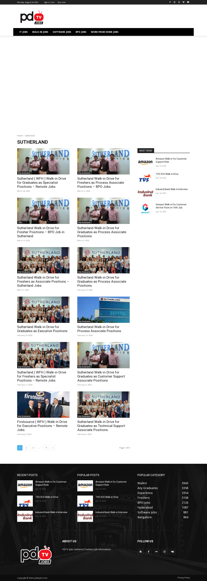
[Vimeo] (183, 2)
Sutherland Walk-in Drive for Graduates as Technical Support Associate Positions (101, 426)
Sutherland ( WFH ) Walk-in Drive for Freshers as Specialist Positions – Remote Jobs (41, 376)
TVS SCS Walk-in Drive (167, 174)
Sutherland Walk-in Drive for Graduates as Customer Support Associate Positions (101, 376)
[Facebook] (170, 2)
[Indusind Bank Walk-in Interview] (145, 193)
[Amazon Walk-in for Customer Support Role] (145, 162)
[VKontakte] (172, 551)
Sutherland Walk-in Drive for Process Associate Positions (99, 329)
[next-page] (53, 447)
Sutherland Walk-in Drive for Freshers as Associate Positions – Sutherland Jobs (43, 282)
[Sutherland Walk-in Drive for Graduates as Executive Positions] (43, 310)
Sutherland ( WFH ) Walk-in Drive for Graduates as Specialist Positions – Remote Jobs (41, 183)
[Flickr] (156, 551)
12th (20, 222)
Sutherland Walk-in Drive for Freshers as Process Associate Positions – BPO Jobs (100, 183)
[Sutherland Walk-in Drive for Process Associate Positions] (103, 310)
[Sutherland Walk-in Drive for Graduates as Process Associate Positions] (103, 211)
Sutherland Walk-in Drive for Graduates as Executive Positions (42, 329)
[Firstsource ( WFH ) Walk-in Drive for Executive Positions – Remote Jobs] (43, 404)
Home (20, 135)
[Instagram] (174, 2)
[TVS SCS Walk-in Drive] (145, 178)
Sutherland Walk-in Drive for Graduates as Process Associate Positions (101, 232)
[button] (186, 32)
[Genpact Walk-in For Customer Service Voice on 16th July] (145, 208)
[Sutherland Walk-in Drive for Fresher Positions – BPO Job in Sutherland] (43, 211)
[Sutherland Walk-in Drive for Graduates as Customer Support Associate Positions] (103, 355)
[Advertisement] (103, 60)
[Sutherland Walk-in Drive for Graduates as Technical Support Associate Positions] (103, 404)
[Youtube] (188, 2)
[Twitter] (179, 2)
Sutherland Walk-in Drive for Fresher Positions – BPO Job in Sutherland (40, 232)
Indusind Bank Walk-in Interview (172, 189)
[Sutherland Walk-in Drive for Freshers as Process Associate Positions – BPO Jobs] (103, 161)
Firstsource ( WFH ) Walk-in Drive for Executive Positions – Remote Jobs (42, 426)
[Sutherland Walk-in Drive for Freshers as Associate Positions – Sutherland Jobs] (43, 260)
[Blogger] (140, 551)
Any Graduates (24, 173)
